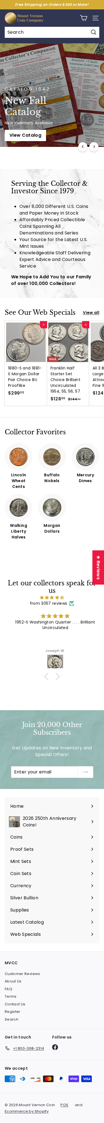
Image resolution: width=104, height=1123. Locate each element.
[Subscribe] (85, 772)
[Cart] (83, 18)
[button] (48, 676)
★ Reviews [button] (98, 567)
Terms (11, 996)
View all (91, 312)
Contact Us (15, 1004)
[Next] (93, 146)
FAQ (8, 989)
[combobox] (52, 32)
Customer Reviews (22, 973)
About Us (13, 981)
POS (64, 1105)
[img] (52, 597)
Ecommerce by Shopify (27, 1111)
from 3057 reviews (48, 603)
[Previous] (82, 146)
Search (11, 1019)
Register (13, 1011)
